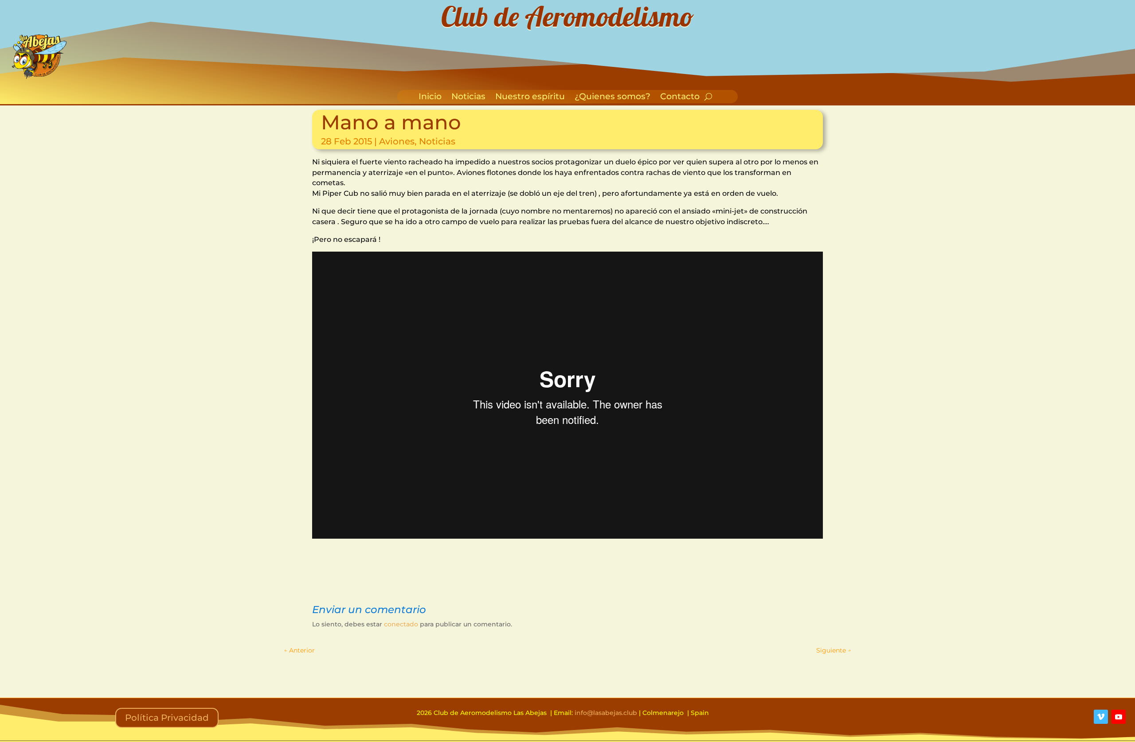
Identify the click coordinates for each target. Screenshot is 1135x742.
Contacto (680, 97)
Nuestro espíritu (530, 97)
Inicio (430, 97)
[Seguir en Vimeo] (1101, 717)
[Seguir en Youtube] (1119, 717)
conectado (401, 624)
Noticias (468, 97)
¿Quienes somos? (612, 97)
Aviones (397, 141)
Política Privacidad (167, 717)
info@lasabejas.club (606, 713)
